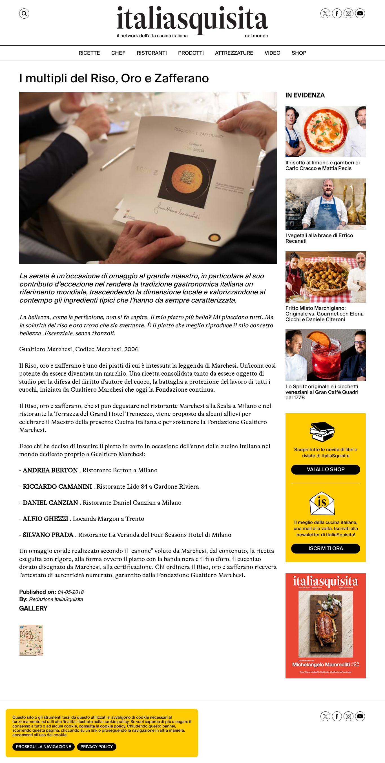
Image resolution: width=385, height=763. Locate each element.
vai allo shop (326, 469)
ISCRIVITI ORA (326, 548)
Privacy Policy (97, 747)
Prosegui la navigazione (43, 747)
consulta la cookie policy (102, 726)
